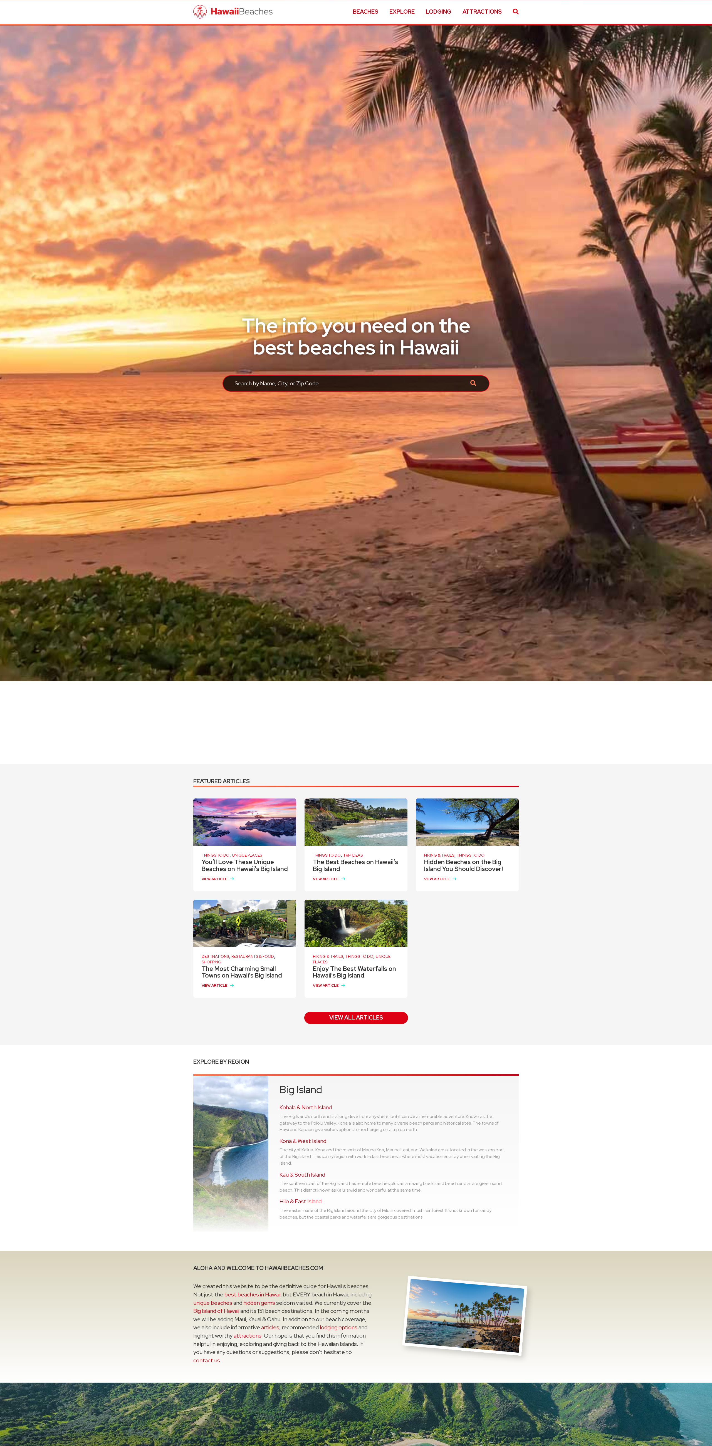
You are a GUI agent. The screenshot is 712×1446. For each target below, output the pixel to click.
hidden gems (259, 1302)
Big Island (301, 1089)
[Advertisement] (356, 723)
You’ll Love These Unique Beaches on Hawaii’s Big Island (245, 865)
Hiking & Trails (439, 855)
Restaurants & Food (252, 956)
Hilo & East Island (301, 1201)
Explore (402, 11)
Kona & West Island (303, 1141)
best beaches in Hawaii (252, 1294)
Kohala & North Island (306, 1107)
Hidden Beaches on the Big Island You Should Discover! (463, 865)
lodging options (338, 1327)
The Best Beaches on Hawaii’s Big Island (355, 865)
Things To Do (215, 855)
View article (214, 879)
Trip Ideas (353, 855)
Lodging (438, 11)
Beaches (365, 11)
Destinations (215, 956)
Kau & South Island (302, 1174)
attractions (247, 1335)
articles (270, 1327)
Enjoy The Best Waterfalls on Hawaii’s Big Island (354, 972)
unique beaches (212, 1302)
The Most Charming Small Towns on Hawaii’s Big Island (242, 972)
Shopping (211, 961)
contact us (206, 1360)
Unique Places (247, 855)
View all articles (356, 1017)
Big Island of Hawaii (216, 1310)
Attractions (482, 11)
